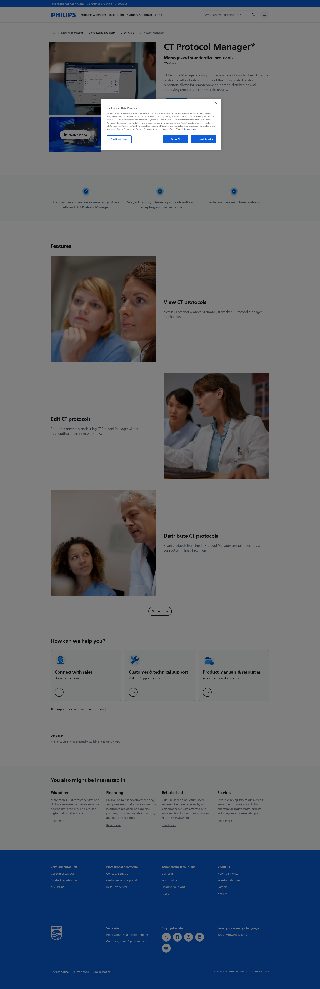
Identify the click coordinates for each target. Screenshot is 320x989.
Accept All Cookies (203, 139)
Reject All (176, 139)
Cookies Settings (119, 139)
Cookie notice (190, 129)
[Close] (216, 103)
